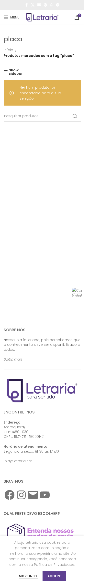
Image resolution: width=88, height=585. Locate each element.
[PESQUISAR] (75, 116)
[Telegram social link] (58, 5)
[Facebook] (9, 495)
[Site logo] (42, 17)
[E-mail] (33, 495)
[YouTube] (45, 495)
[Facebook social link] (27, 5)
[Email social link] (39, 5)
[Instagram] (21, 495)
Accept (54, 576)
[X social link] (33, 5)
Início (8, 49)
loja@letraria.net (18, 461)
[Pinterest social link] (45, 5)
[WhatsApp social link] (52, 5)
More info (28, 576)
